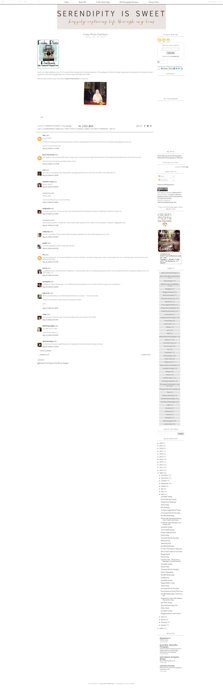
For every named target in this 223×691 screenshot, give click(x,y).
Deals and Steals (168, 295)
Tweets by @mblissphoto (165, 185)
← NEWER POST (43, 355)
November (165, 478)
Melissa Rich (177, 193)
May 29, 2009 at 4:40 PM (50, 287)
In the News (168, 321)
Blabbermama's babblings (53, 129)
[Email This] (83, 126)
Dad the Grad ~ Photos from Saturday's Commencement (171, 560)
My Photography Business (129, 2)
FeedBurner (175, 56)
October (164, 481)
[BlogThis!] (85, 126)
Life (168, 330)
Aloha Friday (168, 281)
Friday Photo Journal (168, 311)
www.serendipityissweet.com (166, 202)
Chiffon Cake (164, 640)
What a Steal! (165, 608)
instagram (168, 418)
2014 (161, 459)
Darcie (45, 268)
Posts (162, 176)
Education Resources (168, 299)
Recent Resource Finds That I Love (172, 591)
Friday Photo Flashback (74, 129)
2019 (161, 446)
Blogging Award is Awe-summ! (171, 613)
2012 (161, 465)
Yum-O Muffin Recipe (168, 530)
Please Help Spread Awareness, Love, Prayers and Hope (171, 519)
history (168, 414)
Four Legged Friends (168, 305)
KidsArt (168, 327)
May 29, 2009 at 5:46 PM (50, 308)
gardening (168, 411)
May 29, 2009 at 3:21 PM (50, 225)
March (163, 620)
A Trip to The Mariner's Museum (171, 549)
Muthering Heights (49, 326)
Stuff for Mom (167, 378)
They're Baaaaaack (167, 572)
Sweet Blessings (48, 341)
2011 (161, 467)
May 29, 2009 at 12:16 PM (51, 148)
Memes (87, 129)
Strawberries (165, 578)
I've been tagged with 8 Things (171, 510)
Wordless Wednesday (168, 402)
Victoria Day (165, 557)
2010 (161, 470)
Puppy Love (168, 362)
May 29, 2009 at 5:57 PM (50, 320)
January (163, 625)
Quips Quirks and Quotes (168, 365)
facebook (169, 408)
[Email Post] (79, 126)
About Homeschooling (168, 273)
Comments (164, 180)
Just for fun (167, 324)
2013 (161, 462)
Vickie (44, 314)
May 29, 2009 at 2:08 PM (50, 187)
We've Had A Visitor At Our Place (171, 552)
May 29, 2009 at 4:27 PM (50, 262)
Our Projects (168, 346)
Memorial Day (165, 541)
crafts (168, 405)
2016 (161, 454)
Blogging (168, 289)
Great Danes (169, 314)
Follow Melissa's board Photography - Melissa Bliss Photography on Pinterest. (170, 157)
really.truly (46, 232)
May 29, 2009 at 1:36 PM (50, 175)
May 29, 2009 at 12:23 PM (51, 164)
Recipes (168, 372)
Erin (44, 255)
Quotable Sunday (168, 368)
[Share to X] (88, 126)
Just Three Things (166, 603)
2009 (161, 473)
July (162, 489)
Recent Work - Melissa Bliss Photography (168, 646)
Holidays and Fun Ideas (168, 318)
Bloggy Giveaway (168, 292)
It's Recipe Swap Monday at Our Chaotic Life (171, 523)
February (164, 622)
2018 (161, 448)
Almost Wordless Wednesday (169, 276)
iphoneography (168, 421)
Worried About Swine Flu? (169, 605)
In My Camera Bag (103, 2)
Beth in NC (46, 293)
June (162, 492)
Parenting (168, 352)
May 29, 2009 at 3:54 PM (50, 237)
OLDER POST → (146, 355)
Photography (168, 356)
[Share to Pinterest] (92, 126)
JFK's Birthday (165, 507)
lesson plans (168, 424)
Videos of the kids (168, 395)
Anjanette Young (48, 182)
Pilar (44, 135)
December (164, 475)
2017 (161, 451)
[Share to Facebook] (90, 126)
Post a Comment (45, 351)
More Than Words (72, 79)
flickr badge (185, 167)
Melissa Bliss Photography (168, 337)
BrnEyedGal (46, 209)
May (162, 494)
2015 (161, 457)
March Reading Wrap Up (167, 661)
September (165, 483)
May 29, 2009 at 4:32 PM (50, 275)
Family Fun (168, 302)
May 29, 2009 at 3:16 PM (50, 214)
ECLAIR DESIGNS (107, 683)
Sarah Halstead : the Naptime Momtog (169, 658)
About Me (82, 2)
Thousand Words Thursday (168, 389)
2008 (161, 628)
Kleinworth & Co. (165, 638)
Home (66, 2)
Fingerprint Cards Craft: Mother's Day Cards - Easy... (171, 599)
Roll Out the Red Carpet (168, 499)
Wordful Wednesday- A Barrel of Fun (171, 594)
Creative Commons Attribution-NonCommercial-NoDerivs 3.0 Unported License (169, 196)
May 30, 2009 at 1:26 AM (50, 347)
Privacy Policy (154, 2)
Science (168, 375)
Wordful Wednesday (168, 399)
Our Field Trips (168, 343)
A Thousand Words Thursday (170, 513)
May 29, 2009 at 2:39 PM (50, 202)
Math (168, 333)
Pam (44, 170)
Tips (168, 392)
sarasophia (46, 282)
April (163, 617)
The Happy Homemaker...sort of (103, 129)
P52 (168, 349)
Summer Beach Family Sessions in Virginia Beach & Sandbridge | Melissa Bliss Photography (170, 650)
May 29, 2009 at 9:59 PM (50, 335)
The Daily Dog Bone (168, 381)
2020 (161, 443)
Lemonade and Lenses (167, 666)
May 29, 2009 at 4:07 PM (50, 248)
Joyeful (45, 243)
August (163, 486)
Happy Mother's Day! (168, 583)
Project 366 (168, 359)
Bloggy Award (165, 554)
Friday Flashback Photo (168, 533)
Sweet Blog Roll (166, 543)
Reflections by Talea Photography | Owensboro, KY (171, 668)
